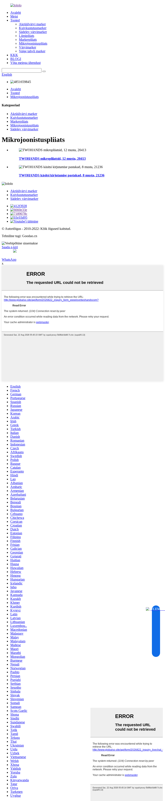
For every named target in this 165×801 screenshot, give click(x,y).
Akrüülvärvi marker (32, 24)
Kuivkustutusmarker (32, 28)
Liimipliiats (26, 36)
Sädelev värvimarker (33, 32)
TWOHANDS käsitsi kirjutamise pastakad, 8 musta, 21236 (61, 175)
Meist (14, 16)
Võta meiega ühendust (25, 63)
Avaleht (15, 12)
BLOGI (15, 59)
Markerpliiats (28, 39)
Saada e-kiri (10, 247)
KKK (14, 55)
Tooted (15, 20)
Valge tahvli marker (32, 51)
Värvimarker (27, 47)
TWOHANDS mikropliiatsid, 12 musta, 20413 (52, 158)
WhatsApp (9, 259)
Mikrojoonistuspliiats (33, 43)
